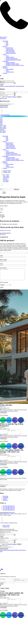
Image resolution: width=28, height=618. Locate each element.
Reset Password (4, 105)
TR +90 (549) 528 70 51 (9, 506)
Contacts (5, 73)
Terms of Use (6, 526)
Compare (2, 591)
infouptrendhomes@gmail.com (7, 512)
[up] (0, 569)
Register (19, 96)
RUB (1, 121)
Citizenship (5, 61)
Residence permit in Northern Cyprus (15, 65)
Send (2, 583)
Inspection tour (9, 47)
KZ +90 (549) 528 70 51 (9, 507)
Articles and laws (10, 57)
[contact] (2, 569)
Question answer (10, 71)
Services (5, 46)
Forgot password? (11, 550)
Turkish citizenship (10, 62)
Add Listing (3, 38)
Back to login (19, 550)
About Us (5, 67)
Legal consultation (10, 51)
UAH (1, 124)
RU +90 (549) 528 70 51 (9, 510)
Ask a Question (4, 434)
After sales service (10, 50)
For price (2, 216)
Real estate (5, 41)
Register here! (3, 550)
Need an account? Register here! (7, 86)
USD (1, 120)
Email (1, 263)
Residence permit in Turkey (12, 63)
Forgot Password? (20, 86)
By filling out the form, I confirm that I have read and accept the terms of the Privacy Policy (13, 410)
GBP (1, 122)
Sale (7, 42)
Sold (7, 45)
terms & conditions (12, 96)
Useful (4, 54)
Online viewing (9, 49)
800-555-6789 (3, 37)
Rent (7, 43)
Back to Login (3, 98)
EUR (1, 118)
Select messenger (4, 282)
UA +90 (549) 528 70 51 (9, 508)
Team (7, 70)
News (7, 55)
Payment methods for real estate (13, 59)
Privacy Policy (6, 525)
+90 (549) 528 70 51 (5, 115)
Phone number (3, 259)
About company (10, 69)
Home (4, 192)
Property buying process (11, 58)
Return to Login (4, 107)
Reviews (5, 66)
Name (1, 255)
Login (2, 84)
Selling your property (11, 53)
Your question (3, 267)
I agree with (9, 96)
